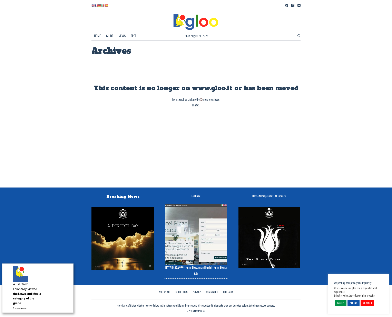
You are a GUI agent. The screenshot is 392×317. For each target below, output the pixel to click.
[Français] (96, 5)
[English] (93, 5)
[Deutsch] (99, 5)
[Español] (106, 5)
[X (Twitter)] (292, 5)
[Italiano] (103, 5)
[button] (340, 303)
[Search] (299, 35)
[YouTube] (299, 5)
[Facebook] (286, 5)
